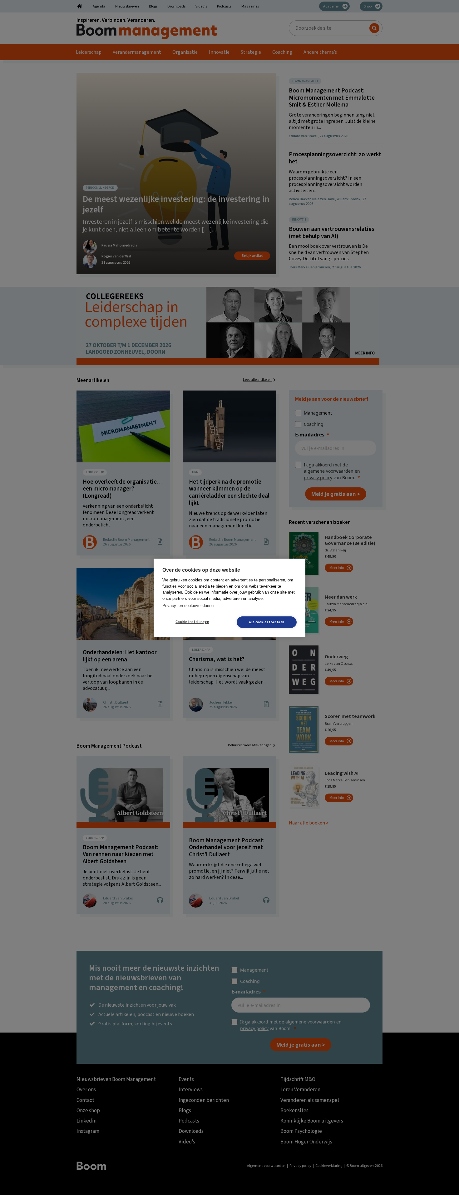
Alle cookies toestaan (266, 622)
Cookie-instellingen (192, 622)
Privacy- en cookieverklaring (188, 605)
